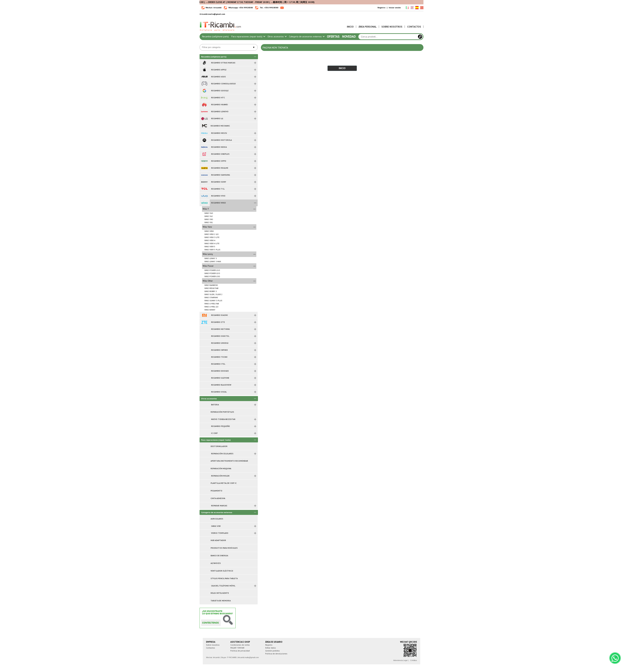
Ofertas (333, 36)
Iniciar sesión (395, 7)
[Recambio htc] (204, 97)
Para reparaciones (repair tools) (247, 36)
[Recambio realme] (204, 168)
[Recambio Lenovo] (204, 111)
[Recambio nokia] (204, 147)
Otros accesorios (276, 36)
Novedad (349, 36)
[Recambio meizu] (204, 133)
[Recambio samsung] (204, 174)
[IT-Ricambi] (221, 31)
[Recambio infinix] (204, 350)
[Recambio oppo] (204, 161)
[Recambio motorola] (204, 140)
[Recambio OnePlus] (204, 154)
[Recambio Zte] (204, 322)
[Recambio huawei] (204, 104)
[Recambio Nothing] (204, 329)
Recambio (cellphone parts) (215, 36)
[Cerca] (420, 37)
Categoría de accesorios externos (305, 36)
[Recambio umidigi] (204, 343)
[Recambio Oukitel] (204, 336)
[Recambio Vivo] (204, 195)
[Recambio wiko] (204, 202)
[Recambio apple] (204, 69)
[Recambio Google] (204, 90)
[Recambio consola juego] (204, 83)
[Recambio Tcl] (204, 188)
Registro (381, 7)
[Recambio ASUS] (204, 76)
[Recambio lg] (204, 118)
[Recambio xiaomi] (204, 315)
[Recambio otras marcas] (204, 62)
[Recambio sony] (204, 181)
